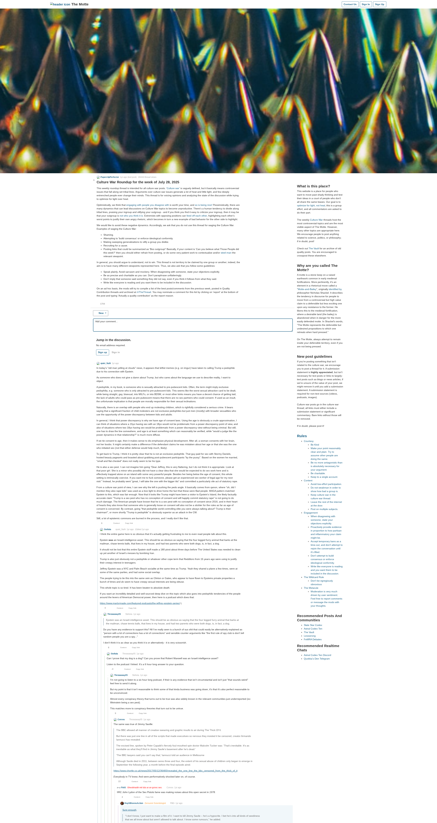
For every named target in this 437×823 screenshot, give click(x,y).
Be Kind (315, 444)
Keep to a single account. (324, 477)
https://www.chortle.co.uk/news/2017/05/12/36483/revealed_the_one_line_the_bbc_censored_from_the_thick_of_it (175, 770)
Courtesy (309, 441)
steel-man (226, 252)
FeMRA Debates (313, 639)
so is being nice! (203, 205)
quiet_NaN (121, 529)
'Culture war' (173, 188)
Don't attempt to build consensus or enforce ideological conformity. (323, 559)
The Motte (80, 4)
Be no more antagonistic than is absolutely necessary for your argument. (326, 466)
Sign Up (379, 4)
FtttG (172, 803)
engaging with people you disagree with (147, 205)
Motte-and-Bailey (307, 289)
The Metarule (311, 588)
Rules (302, 436)
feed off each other (197, 215)
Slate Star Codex (313, 625)
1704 (102, 304)
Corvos (170, 787)
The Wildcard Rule (314, 577)
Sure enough (129, 810)
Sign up (102, 352)
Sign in (116, 352)
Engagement (311, 512)
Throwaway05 (129, 654)
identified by (335, 289)
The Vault (314, 248)
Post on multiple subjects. (324, 509)
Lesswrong (310, 635)
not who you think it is (131, 215)
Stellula (128, 614)
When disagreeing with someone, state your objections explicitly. (323, 520)
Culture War (316, 219)
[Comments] (338, 4)
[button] (108, 177)
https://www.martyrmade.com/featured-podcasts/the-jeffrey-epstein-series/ (140, 603)
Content (308, 480)
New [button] (101, 313)
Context (116, 523)
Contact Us (350, 4)
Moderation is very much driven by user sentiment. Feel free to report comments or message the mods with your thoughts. (326, 598)
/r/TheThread (144, 292)
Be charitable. (318, 473)
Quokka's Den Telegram (317, 658)
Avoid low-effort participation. (326, 484)
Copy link (129, 523)
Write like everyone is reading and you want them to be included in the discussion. (327, 570)
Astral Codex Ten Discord (317, 655)
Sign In (366, 4)
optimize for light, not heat (311, 205)
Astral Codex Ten (313, 628)
